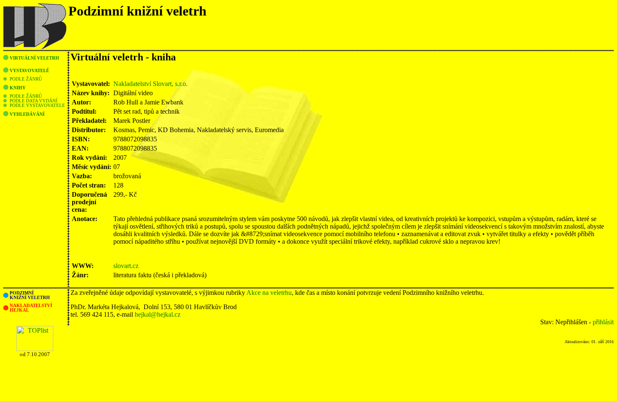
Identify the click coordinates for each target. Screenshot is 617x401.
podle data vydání (34, 101)
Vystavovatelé (29, 70)
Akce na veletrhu (269, 292)
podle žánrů (26, 79)
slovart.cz (126, 265)
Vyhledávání (27, 114)
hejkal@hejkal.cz (157, 314)
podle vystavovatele (37, 105)
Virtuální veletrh (34, 58)
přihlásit (603, 321)
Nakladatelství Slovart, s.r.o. (150, 83)
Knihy (18, 88)
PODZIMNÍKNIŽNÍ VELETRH (30, 295)
